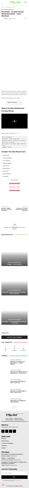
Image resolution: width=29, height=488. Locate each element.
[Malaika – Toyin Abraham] (14, 251)
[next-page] (4, 327)
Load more (14, 407)
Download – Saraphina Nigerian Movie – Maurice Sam (18, 391)
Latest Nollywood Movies (10, 7)
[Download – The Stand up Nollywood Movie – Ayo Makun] (14, 310)
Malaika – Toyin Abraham (14, 264)
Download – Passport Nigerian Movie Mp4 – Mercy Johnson (14, 292)
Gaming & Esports (5, 465)
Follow (14, 345)
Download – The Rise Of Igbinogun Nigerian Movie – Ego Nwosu (22, 209)
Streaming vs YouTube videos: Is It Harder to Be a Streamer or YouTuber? (14, 463)
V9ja (6, 18)
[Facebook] (14, 431)
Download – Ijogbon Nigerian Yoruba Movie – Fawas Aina (7, 209)
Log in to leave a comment (14, 337)
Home (2, 7)
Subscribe (23, 345)
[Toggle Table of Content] (19, 103)
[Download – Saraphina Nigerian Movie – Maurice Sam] (5, 391)
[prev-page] (2, 327)
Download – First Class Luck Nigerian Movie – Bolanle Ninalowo (17, 363)
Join (14, 477)
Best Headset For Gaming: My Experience (12, 454)
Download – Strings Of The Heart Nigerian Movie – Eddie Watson (19, 372)
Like (6, 345)
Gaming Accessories (6, 455)
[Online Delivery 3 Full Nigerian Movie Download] (5, 401)
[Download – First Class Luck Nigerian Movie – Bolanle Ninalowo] (5, 362)
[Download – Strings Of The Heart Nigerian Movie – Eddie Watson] (5, 372)
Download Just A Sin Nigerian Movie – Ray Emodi (17, 382)
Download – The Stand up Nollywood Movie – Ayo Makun (14, 322)
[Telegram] (6, 431)
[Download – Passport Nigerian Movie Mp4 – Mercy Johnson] (14, 280)
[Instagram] (10, 431)
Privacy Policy (17, 480)
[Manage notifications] (3, 485)
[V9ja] (2, 19)
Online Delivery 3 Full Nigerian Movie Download (18, 401)
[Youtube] (3, 431)
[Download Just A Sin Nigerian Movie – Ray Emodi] (5, 381)
